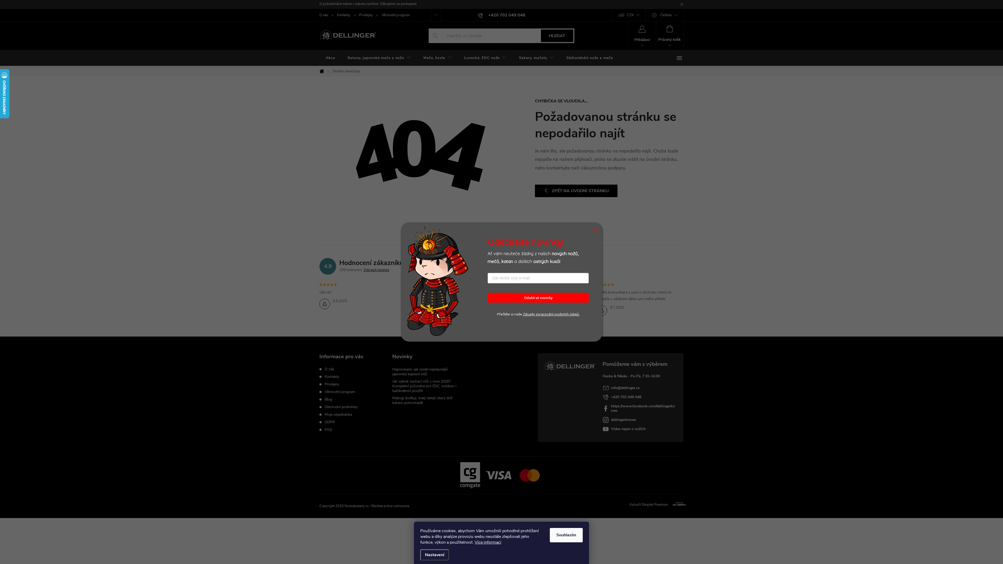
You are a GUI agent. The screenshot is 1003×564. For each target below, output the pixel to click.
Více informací (488, 542)
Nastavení (434, 555)
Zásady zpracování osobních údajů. (551, 314)
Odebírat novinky (538, 297)
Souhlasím (566, 535)
